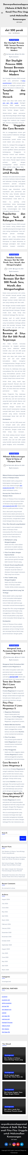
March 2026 (5, 920)
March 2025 (5, 970)
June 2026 (5, 907)
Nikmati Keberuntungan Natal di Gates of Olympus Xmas (14, 459)
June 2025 (5, 957)
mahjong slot (6, 1019)
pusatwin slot (6, 1000)
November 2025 (6, 936)
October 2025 (6, 941)
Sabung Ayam (6, 1025)
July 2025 (5, 953)
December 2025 (6, 932)
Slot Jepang (5, 1029)
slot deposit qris (6, 1009)
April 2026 (5, 916)
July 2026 (5, 903)
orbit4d (4, 1013)
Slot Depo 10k (6, 1032)
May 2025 (5, 961)
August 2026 (6, 899)
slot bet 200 (13, 677)
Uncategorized (14, 40)
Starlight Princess (7, 1022)
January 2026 (6, 928)
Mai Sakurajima (10, 54)
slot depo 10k (6, 1016)
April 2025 (5, 965)
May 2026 (5, 912)
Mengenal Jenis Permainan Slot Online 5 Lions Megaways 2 (14, 651)
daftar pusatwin (7, 1003)
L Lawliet (9, 268)
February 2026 (6, 924)
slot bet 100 (5, 1006)
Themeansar (14, 1152)
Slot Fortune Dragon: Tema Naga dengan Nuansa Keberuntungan (13, 1094)
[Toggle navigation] (2, 13)
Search (4, 833)
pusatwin (4, 996)
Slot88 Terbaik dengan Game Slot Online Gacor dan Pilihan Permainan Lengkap (13, 1077)
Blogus (23, 1150)
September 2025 (7, 945)
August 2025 (6, 949)
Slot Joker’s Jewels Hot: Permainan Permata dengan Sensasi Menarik (13, 1111)
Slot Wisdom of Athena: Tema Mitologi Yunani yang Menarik (13, 1059)
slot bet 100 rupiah (10, 103)
